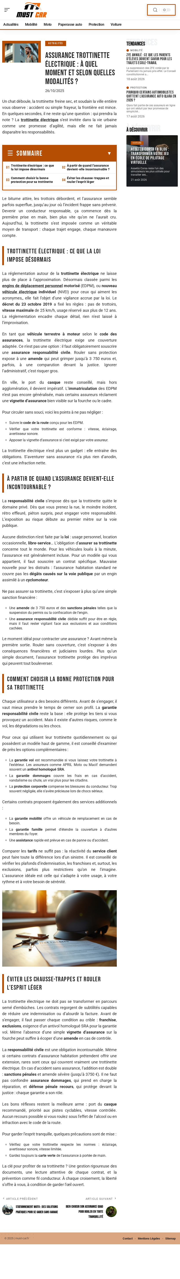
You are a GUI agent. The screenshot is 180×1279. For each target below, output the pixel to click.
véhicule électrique (19, 292)
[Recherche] (155, 10)
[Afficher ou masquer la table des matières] (77, 153)
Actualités (55, 43)
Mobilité (136, 50)
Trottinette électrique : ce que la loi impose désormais (32, 167)
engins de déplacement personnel (32, 285)
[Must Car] (31, 10)
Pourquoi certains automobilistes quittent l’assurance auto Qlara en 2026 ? (151, 96)
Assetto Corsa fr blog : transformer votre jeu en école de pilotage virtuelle (150, 156)
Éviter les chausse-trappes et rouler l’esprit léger (88, 180)
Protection (138, 87)
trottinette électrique (39, 119)
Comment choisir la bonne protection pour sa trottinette (32, 180)
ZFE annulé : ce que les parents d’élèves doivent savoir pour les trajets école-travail (149, 59)
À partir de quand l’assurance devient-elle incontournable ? (88, 167)
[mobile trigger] (8, 10)
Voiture (137, 143)
